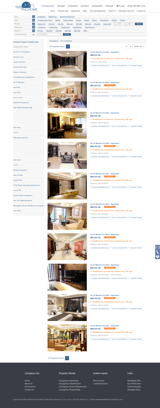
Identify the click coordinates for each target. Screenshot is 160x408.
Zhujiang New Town (45, 20)
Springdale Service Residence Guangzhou (29, 206)
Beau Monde (18, 175)
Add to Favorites (119, 65)
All (33, 17)
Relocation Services (126, 11)
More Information (100, 65)
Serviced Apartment (67, 17)
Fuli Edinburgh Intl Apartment (24, 77)
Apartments (75, 11)
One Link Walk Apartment (22, 200)
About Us (112, 11)
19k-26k (61, 24)
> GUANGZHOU (48, 6)
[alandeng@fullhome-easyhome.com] (157, 247)
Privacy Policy (66, 399)
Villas (85, 11)
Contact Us (141, 11)
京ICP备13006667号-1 (81, 399)
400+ (85, 31)
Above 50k (107, 24)
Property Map (63, 11)
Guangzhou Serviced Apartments (72, 387)
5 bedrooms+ (90, 27)
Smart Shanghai (134, 387)
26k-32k (70, 24)
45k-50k (97, 24)
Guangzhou (53, 41)
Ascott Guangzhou (20, 170)
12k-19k (51, 24)
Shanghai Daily (133, 390)
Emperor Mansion (19, 72)
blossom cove (18, 57)
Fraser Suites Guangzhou (22, 195)
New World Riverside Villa (22, 108)
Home (52, 11)
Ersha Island (68, 20)
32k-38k (79, 24)
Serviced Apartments (98, 11)
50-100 (40, 31)
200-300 (68, 31)
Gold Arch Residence (21, 102)
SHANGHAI (73, 6)
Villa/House (52, 17)
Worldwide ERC (134, 381)
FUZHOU (109, 6)
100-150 (49, 31)
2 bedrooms (53, 27)
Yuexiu (86, 20)
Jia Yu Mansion (18, 82)
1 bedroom (42, 27)
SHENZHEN (97, 6)
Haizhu (114, 20)
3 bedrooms (65, 27)
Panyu (94, 20)
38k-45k (88, 24)
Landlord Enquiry (100, 384)
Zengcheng (104, 20)
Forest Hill (17, 190)
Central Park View (19, 67)
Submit (139, 24)
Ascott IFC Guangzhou (21, 52)
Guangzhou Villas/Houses (70, 384)
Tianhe (78, 20)
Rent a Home (98, 381)
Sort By (138, 46)
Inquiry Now (136, 65)
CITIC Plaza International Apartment (26, 185)
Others (122, 20)
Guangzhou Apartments (68, 381)
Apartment (41, 17)
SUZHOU (85, 6)
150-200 (58, 31)
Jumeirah (16, 87)
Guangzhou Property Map (69, 390)
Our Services (30, 387)
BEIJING (61, 6)
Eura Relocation (134, 384)
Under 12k (41, 24)
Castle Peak (17, 180)
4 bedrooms (77, 27)
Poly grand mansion (20, 138)
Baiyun (57, 20)
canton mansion (19, 62)
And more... (17, 92)
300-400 (77, 31)
